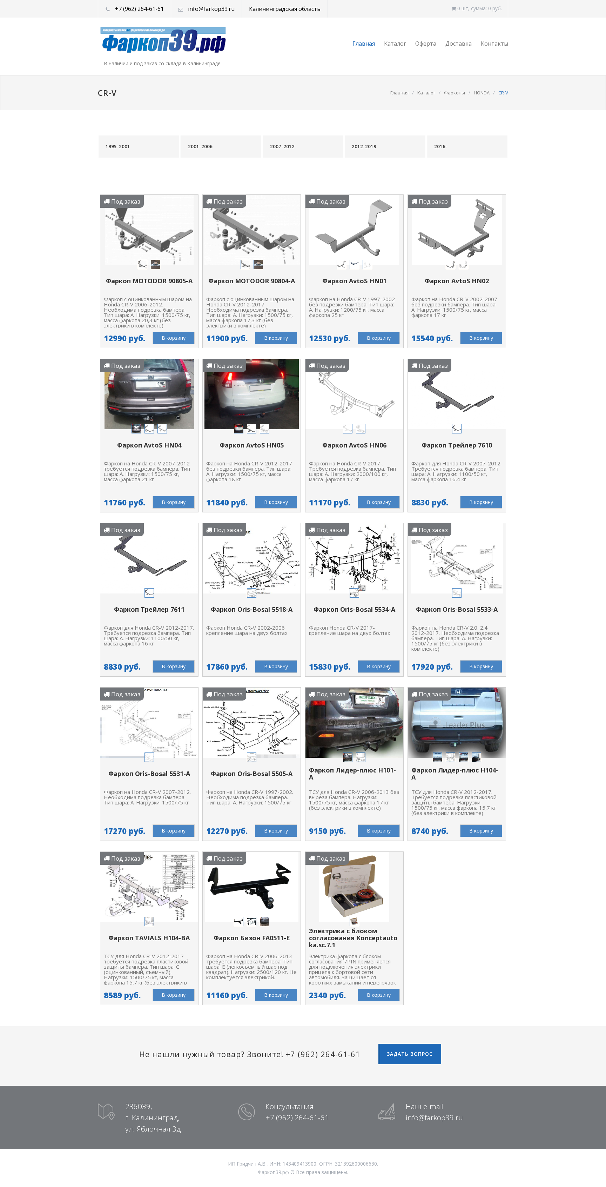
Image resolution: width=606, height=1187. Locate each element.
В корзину (174, 337)
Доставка (458, 43)
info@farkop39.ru (211, 9)
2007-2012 (282, 146)
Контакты (494, 43)
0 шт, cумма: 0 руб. (479, 8)
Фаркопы (454, 92)
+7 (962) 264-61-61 (139, 9)
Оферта (425, 43)
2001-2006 (200, 146)
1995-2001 (118, 146)
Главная (363, 43)
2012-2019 (364, 146)
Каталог (395, 43)
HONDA (482, 92)
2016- (440, 146)
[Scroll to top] (586, 1167)
